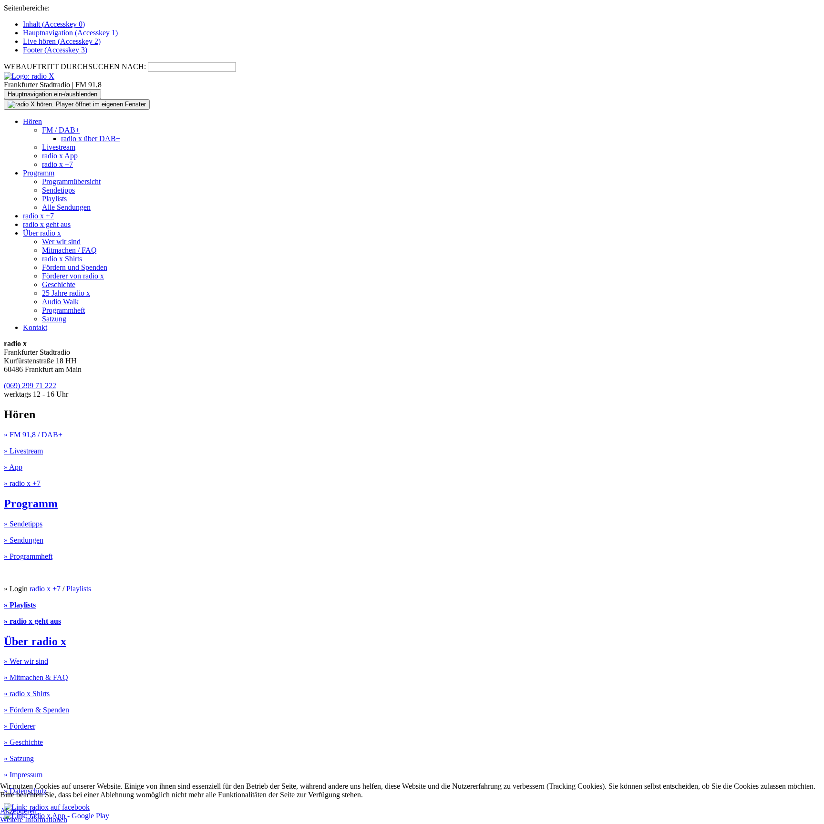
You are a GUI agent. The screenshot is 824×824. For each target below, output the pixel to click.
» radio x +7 (22, 483)
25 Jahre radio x (66, 293)
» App (13, 467)
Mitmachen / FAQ (69, 250)
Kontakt (35, 327)
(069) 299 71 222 (30, 385)
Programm (38, 173)
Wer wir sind (61, 241)
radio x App (60, 156)
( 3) (55, 50)
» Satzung (19, 758)
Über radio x (42, 233)
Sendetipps (58, 190)
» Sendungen (23, 540)
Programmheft (63, 310)
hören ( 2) (62, 41)
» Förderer (19, 726)
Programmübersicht (71, 181)
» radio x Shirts (27, 694)
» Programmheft (28, 556)
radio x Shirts (62, 259)
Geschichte (58, 284)
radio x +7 (57, 164)
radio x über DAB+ (90, 138)
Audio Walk (60, 302)
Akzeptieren (18, 811)
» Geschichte (23, 742)
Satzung (54, 319)
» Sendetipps (23, 524)
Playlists (54, 199)
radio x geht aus (47, 224)
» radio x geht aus (32, 621)
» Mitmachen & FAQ (36, 677)
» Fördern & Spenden (36, 710)
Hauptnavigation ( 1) (70, 33)
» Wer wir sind (26, 661)
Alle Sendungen (66, 207)
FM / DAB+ (61, 130)
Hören (32, 121)
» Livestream (23, 451)
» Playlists (20, 605)
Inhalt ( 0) (54, 24)
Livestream (58, 147)
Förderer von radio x (73, 276)
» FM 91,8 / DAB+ (33, 435)
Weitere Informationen (33, 819)
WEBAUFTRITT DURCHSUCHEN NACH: (75, 66)
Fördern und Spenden (74, 267)
